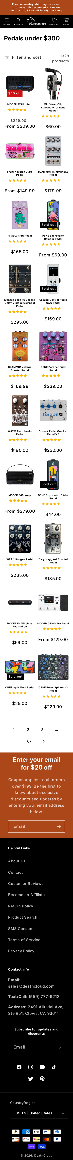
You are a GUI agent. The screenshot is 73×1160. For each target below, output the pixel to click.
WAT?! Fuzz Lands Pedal (20, 433)
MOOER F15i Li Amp (19, 104)
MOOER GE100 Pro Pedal (53, 623)
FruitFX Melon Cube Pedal (19, 173)
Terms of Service (24, 939)
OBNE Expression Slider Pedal (53, 497)
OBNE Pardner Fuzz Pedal (53, 368)
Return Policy (20, 906)
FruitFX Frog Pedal (20, 235)
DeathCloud (43, 1155)
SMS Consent (21, 928)
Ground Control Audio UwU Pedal (53, 301)
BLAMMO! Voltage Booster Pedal (19, 368)
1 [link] (14, 729)
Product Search (23, 917)
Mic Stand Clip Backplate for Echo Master (53, 107)
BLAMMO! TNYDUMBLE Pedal (53, 173)
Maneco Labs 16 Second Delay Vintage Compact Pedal (19, 303)
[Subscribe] (59, 826)
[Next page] (43, 741)
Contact (15, 872)
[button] (7, 21)
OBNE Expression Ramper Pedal (53, 237)
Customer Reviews (26, 883)
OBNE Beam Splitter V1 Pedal (53, 689)
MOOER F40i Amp (20, 495)
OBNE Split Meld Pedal (19, 687)
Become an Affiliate (26, 894)
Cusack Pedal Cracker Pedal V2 (53, 433)
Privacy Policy (21, 951)
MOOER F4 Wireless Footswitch (20, 625)
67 (29, 741)
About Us (17, 861)
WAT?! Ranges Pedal (19, 559)
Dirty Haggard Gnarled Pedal (53, 561)
